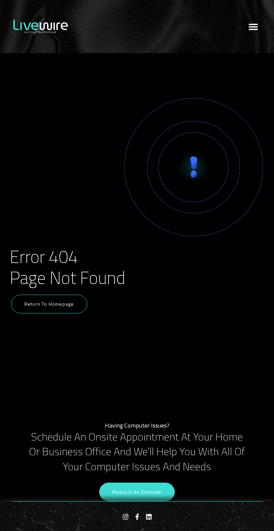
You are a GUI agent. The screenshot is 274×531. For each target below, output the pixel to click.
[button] (253, 26)
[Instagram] (125, 517)
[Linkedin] (149, 517)
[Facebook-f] (137, 517)
